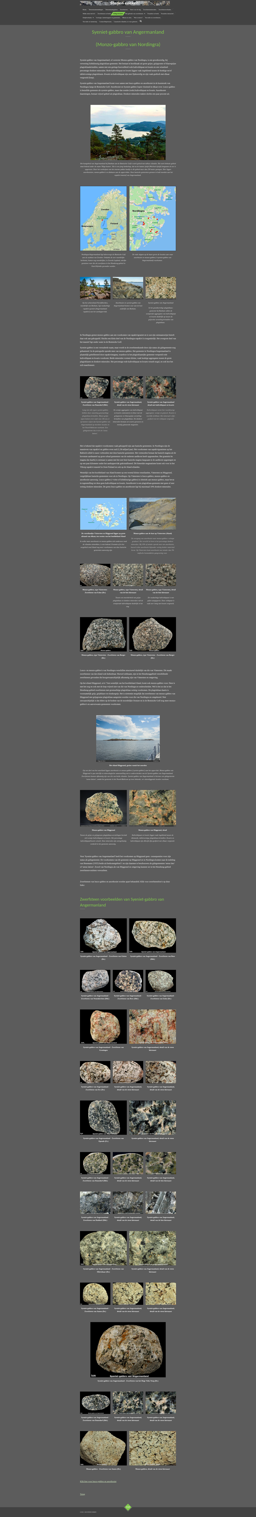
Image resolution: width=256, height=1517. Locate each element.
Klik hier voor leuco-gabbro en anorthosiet (98, 1481)
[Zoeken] (140, 21)
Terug (82, 1494)
